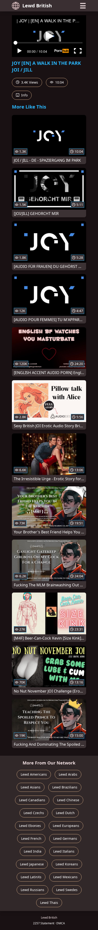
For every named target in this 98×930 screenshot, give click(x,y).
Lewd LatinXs (31, 877)
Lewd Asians (30, 787)
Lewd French (31, 838)
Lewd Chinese (68, 800)
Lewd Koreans (67, 864)
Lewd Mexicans (65, 877)
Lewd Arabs (68, 774)
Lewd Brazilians (64, 787)
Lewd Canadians (32, 800)
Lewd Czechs (34, 813)
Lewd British (37, 5)
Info (24, 95)
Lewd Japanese (32, 864)
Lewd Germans (65, 838)
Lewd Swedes (67, 889)
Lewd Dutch (65, 813)
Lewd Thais (49, 902)
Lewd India (32, 851)
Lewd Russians (32, 889)
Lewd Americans (34, 774)
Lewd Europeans (66, 825)
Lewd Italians (63, 851)
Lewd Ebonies (30, 825)
